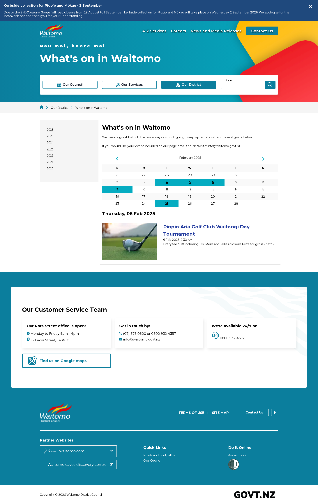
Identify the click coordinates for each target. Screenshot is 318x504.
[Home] (51, 36)
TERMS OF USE (191, 413)
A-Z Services (154, 31)
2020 (50, 168)
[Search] (270, 85)
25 (167, 203)
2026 (50, 129)
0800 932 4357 (232, 338)
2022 (50, 155)
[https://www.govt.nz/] (254, 498)
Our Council (152, 460)
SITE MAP (220, 413)
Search (230, 80)
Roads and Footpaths (159, 455)
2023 (50, 149)
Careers (178, 31)
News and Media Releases (216, 31)
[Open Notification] (310, 6)
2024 (50, 142)
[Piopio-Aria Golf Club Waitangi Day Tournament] (129, 242)
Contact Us (262, 31)
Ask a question (239, 455)
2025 (50, 136)
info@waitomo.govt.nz (141, 339)
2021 (50, 162)
